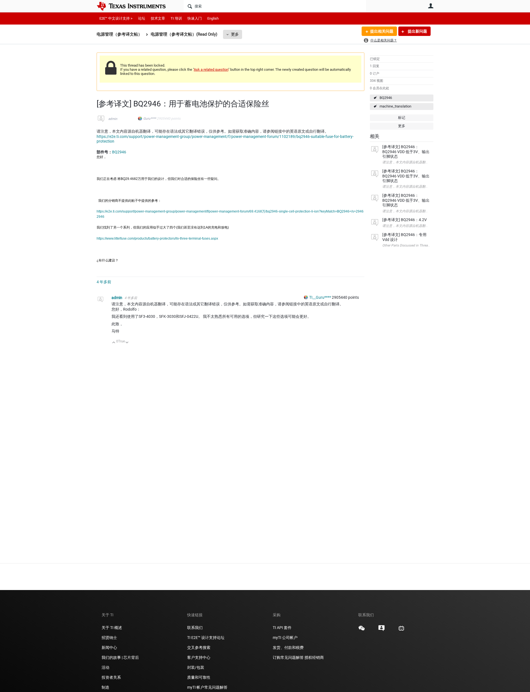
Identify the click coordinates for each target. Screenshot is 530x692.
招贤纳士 (109, 637)
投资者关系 (111, 677)
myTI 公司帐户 (285, 637)
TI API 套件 (282, 627)
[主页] (135, 6)
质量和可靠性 (199, 677)
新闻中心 (109, 647)
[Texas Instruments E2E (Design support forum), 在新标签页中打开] (381, 630)
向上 (114, 342)
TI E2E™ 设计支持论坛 (205, 637)
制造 (105, 687)
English (213, 18)
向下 (127, 342)
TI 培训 (176, 18)
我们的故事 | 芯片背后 (120, 657)
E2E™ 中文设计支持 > (115, 18)
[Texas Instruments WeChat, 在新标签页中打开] (361, 630)
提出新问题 (417, 31)
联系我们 (195, 627)
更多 (235, 34)
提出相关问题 (381, 31)
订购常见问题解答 (288, 657)
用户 (430, 6)
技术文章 (158, 18)
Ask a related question (211, 69)
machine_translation (395, 106)
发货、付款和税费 (288, 647)
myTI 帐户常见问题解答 (207, 687)
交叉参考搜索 (198, 647)
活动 (105, 667)
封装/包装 (195, 667)
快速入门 (194, 18)
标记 (401, 118)
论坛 (141, 18)
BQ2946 (386, 98)
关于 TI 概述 (112, 627)
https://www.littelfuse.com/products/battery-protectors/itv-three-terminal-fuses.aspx (157, 238)
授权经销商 (314, 657)
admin (112, 119)
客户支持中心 (198, 657)
